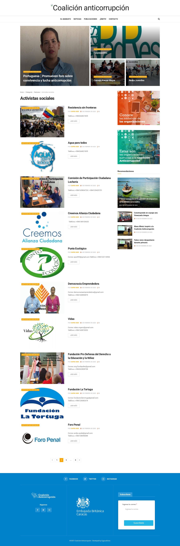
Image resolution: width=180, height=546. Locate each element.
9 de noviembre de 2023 (143, 246)
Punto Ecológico (77, 248)
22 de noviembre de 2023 (129, 205)
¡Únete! (103, 19)
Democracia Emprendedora (83, 283)
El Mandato (65, 19)
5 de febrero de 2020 (88, 111)
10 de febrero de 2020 (102, 57)
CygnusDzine (106, 541)
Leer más (73, 121)
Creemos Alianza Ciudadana (84, 213)
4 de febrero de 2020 (88, 217)
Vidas (71, 318)
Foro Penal (74, 424)
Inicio (22, 92)
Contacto (113, 19)
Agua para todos (77, 142)
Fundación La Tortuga (80, 389)
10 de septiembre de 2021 (56, 85)
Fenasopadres (100, 52)
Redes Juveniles (136, 80)
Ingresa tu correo (129, 504)
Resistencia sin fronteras (82, 107)
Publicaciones (90, 19)
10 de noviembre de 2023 (143, 218)
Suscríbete (138, 523)
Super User (75, 111)
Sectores (37, 92)
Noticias (77, 19)
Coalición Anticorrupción (35, 85)
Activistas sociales (32, 72)
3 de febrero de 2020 (88, 323)
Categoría (29, 92)
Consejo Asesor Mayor (104, 80)
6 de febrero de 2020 (102, 85)
